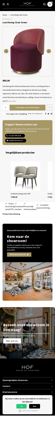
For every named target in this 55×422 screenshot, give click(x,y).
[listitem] (25, 180)
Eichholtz (8, 19)
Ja (21, 406)
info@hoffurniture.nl (16, 140)
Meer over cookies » (31, 411)
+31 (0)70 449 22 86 (14, 136)
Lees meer (12, 101)
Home (5, 15)
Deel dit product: (35, 113)
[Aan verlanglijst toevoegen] (49, 108)
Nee (34, 406)
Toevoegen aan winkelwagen (27, 107)
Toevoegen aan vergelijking (16, 114)
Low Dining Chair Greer (19, 15)
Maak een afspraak (17, 254)
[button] (5, 180)
